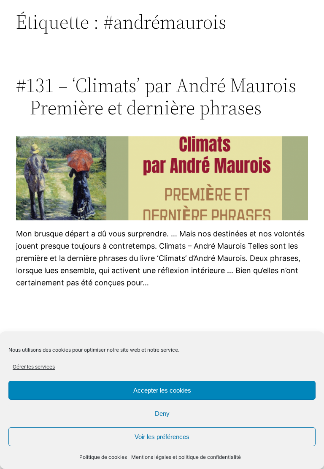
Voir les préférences (162, 436)
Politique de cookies (103, 457)
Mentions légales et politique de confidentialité (186, 457)
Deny (162, 413)
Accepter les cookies (162, 390)
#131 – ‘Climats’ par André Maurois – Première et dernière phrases (156, 96)
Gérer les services (34, 366)
